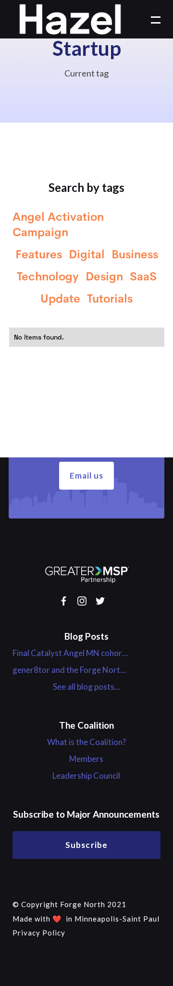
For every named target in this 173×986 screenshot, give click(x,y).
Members (86, 759)
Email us (87, 475)
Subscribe (86, 845)
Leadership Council (86, 776)
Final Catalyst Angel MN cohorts (70, 653)
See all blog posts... (86, 687)
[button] (151, 19)
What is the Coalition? (86, 742)
